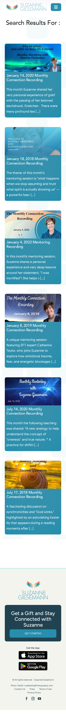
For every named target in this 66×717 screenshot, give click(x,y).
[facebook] (26, 698)
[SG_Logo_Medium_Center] (33, 581)
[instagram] (33, 698)
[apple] (33, 653)
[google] (33, 663)
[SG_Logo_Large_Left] (26, 4)
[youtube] (39, 698)
